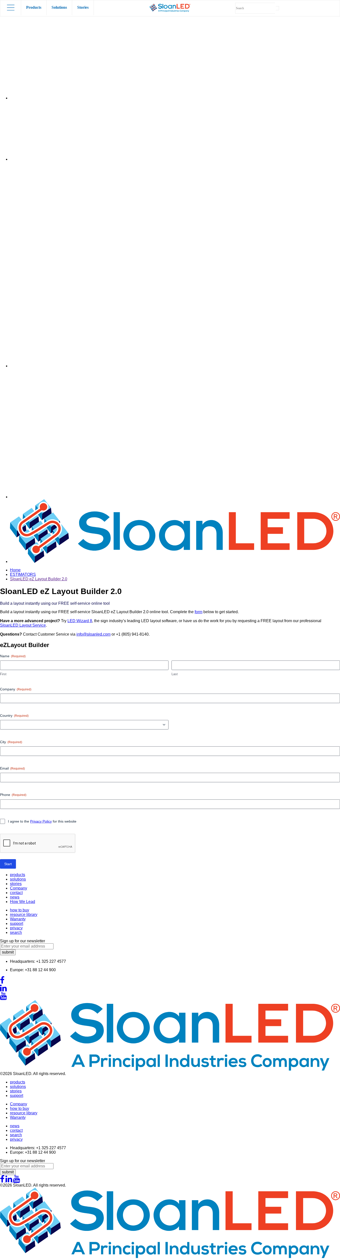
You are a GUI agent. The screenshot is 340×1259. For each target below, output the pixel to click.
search (16, 932)
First (3, 674)
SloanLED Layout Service (23, 625)
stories (16, 884)
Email (12, 768)
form (198, 612)
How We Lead (22, 901)
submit (8, 952)
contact (16, 893)
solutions (18, 879)
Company (15, 689)
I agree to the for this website (42, 821)
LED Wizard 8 (79, 621)
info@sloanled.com (93, 634)
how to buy (19, 910)
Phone (13, 795)
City (11, 742)
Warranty (18, 919)
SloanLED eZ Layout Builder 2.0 (38, 579)
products (17, 875)
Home (15, 570)
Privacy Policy (41, 821)
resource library (23, 914)
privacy (16, 928)
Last (174, 674)
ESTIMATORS (23, 574)
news (14, 897)
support (16, 923)
